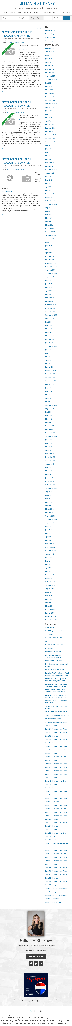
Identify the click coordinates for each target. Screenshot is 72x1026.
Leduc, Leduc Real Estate (53, 661)
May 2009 (48, 599)
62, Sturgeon (49, 641)
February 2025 (50, 93)
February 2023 (50, 163)
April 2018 (48, 332)
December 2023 (50, 135)
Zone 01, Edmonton (52, 726)
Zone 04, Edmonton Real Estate (56, 746)
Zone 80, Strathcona (52, 899)
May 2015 (48, 419)
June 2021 (48, 215)
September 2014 (51, 436)
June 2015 (48, 415)
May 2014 (48, 447)
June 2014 (48, 443)
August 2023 (49, 145)
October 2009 (50, 582)
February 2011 (50, 544)
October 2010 (50, 547)
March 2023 (49, 159)
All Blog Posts (50, 30)
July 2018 (48, 322)
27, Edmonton (50, 634)
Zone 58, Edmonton (52, 878)
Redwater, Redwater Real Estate (15, 42)
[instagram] (41, 963)
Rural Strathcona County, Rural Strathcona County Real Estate (56, 685)
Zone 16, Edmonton (52, 802)
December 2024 (50, 97)
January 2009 (49, 613)
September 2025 (51, 79)
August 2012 (49, 492)
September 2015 (51, 405)
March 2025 (49, 90)
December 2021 (50, 197)
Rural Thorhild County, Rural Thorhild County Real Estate (55, 691)
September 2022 (51, 170)
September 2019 (51, 273)
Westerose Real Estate (53, 719)
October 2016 (50, 377)
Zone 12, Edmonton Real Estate (56, 781)
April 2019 (48, 291)
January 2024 (49, 131)
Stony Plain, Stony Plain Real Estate (57, 715)
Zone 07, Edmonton (52, 753)
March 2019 (49, 294)
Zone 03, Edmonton (52, 736)
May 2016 (48, 395)
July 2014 (48, 440)
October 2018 (50, 312)
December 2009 (50, 578)
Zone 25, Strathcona (52, 840)
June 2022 (48, 180)
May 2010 (48, 564)
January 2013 (49, 478)
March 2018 (49, 336)
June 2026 (48, 59)
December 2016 (50, 370)
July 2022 (48, 176)
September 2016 (51, 381)
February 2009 (50, 609)
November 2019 (51, 267)
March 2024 (49, 124)
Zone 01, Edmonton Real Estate (56, 729)
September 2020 (51, 235)
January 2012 (49, 512)
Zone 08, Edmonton (52, 760)
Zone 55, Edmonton (52, 864)
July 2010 (48, 557)
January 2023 (49, 166)
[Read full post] (10, 51)
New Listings (49, 34)
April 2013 (48, 474)
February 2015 (50, 426)
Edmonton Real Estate (53, 652)
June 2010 (48, 561)
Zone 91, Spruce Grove (53, 902)
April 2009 (48, 603)
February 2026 (50, 69)
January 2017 (49, 367)
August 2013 (49, 464)
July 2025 (48, 83)
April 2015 (48, 422)
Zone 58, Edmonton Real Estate (56, 881)
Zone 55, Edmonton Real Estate (56, 868)
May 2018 (48, 329)
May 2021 (48, 218)
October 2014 (50, 433)
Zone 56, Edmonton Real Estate (56, 871)
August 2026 (49, 52)
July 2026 (48, 55)
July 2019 (48, 280)
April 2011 (48, 537)
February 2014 (50, 454)
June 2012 (48, 499)
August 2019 (49, 277)
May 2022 (48, 183)
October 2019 (50, 270)
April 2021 (48, 221)
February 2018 (50, 339)
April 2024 (48, 121)
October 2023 (50, 138)
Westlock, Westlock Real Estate (56, 722)
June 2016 (48, 391)
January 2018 (49, 343)
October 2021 (50, 201)
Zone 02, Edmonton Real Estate (56, 732)
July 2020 (48, 242)
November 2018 (51, 308)
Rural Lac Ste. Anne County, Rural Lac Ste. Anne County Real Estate (57, 674)
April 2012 (48, 506)
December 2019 (50, 263)
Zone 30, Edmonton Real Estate (56, 857)
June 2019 (48, 284)
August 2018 (49, 318)
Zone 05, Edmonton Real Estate (56, 750)
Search (66, 18)
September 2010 (51, 551)
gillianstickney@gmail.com (36, 1002)
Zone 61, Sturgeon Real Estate (56, 888)
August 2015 (49, 409)
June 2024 (48, 114)
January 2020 (49, 260)
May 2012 (48, 502)
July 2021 (48, 211)
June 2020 (48, 246)
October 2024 (50, 100)
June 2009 (48, 596)
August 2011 (49, 523)
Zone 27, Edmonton (52, 847)
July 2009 (48, 592)
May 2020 (48, 249)
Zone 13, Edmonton (52, 784)
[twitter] (36, 963)
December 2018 (50, 305)
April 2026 (48, 62)
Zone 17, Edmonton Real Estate (56, 809)
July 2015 (48, 412)
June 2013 (48, 467)
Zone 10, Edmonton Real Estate (56, 771)
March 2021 (49, 225)
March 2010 (49, 571)
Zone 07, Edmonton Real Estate (56, 757)
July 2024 (48, 111)
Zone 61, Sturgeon (51, 885)
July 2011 (48, 526)
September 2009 (51, 585)
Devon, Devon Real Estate (54, 645)
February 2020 (50, 256)
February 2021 (50, 228)
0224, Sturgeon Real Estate (54, 631)
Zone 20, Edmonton (52, 819)
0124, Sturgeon (50, 627)
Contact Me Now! (36, 956)
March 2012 (49, 509)
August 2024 (49, 107)
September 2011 (51, 519)
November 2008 (51, 620)
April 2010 (48, 568)
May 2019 (48, 287)
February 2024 (50, 128)
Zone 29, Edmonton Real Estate (56, 854)
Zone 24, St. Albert (51, 836)
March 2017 (49, 364)
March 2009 (49, 606)
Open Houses (50, 37)
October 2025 (50, 76)
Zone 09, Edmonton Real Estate (56, 767)
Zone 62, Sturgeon (51, 892)
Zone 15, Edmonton (52, 795)
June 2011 (48, 530)
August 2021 (49, 208)
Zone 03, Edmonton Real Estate (56, 739)
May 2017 (48, 357)
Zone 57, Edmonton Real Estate (56, 874)
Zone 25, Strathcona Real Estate (56, 843)
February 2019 (50, 298)
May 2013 (48, 471)
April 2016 (48, 398)
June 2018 (48, 325)
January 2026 (49, 73)
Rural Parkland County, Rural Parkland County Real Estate (55, 680)
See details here (24, 50)
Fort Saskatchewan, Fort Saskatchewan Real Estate (54, 656)
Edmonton (49, 648)
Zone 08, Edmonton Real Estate (56, 764)
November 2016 (51, 374)
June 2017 (48, 353)
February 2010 (50, 575)
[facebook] (31, 963)
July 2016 (48, 388)
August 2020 (49, 239)
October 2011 (50, 516)
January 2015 (49, 429)
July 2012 (48, 495)
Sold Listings (49, 41)
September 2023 (51, 142)
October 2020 (50, 232)
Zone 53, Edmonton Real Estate (56, 861)
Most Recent (49, 48)
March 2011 (49, 540)
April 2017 (48, 360)
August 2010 (49, 554)
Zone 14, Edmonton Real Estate (56, 791)
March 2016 (49, 402)
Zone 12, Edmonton (52, 777)
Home (5, 12)
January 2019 (49, 301)
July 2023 (48, 149)
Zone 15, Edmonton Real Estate (56, 798)
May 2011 (48, 533)
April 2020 (48, 253)
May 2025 (48, 86)
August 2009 (49, 589)
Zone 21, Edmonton (52, 826)
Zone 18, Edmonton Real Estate (56, 812)
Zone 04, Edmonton (52, 743)
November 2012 (51, 481)
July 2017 (48, 350)
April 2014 (48, 450)
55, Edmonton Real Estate (54, 638)
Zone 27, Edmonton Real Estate (56, 850)
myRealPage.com (36, 1011)
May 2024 (48, 118)
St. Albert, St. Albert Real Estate (56, 712)
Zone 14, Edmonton (52, 788)
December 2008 (50, 616)
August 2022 (49, 173)
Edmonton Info (34, 12)
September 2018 (51, 315)
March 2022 (49, 190)
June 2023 (48, 152)
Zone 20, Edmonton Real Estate (56, 823)
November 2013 (51, 457)
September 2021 (51, 204)
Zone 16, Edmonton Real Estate (56, 805)
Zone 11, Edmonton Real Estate (56, 774)
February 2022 (50, 194)
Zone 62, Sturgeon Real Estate (56, 895)
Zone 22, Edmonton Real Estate (56, 833)
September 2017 (51, 346)
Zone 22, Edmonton (52, 829)
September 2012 (51, 488)
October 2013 (50, 460)
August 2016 (49, 384)
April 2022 (48, 187)
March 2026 (49, 66)
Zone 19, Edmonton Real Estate (56, 816)
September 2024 (51, 104)
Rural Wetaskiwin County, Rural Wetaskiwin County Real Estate (56, 696)
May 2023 (48, 156)
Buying (20, 12)
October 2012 (50, 485)
